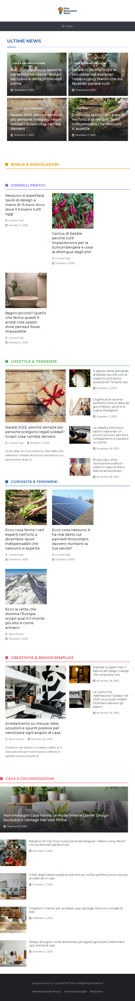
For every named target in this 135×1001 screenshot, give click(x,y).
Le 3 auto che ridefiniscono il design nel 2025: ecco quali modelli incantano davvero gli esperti (110, 699)
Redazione (96, 991)
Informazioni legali (76, 991)
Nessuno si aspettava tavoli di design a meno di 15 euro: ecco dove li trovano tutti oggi (25, 204)
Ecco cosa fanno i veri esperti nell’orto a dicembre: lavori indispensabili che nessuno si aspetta (24, 539)
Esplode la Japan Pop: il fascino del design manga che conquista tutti (110, 671)
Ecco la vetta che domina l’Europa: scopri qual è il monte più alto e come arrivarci (25, 618)
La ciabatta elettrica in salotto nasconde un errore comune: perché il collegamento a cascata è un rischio (111, 435)
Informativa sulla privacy (46, 991)
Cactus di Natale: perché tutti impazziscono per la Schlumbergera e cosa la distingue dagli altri (72, 242)
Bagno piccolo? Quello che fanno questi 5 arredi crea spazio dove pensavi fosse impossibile (25, 322)
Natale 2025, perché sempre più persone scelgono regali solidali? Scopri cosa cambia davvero (35, 432)
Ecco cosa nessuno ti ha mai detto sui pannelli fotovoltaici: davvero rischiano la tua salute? (71, 539)
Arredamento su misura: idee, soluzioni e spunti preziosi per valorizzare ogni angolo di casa (32, 728)
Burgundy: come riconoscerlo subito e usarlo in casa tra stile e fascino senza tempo (109, 465)
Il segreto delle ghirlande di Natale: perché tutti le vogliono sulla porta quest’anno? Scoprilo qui (111, 376)
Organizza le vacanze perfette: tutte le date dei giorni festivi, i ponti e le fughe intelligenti (111, 405)
